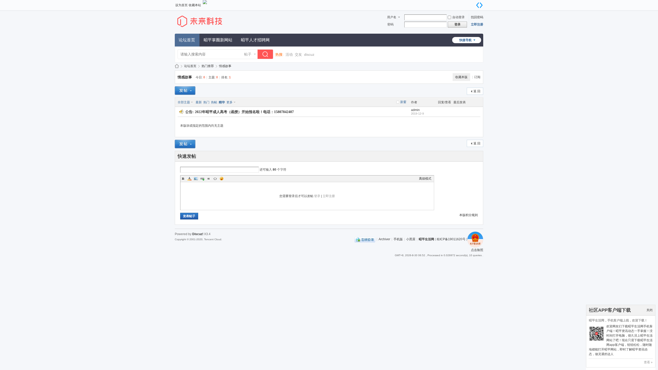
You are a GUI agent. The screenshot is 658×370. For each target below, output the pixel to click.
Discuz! (197, 234)
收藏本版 (461, 77)
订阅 (477, 77)
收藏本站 (195, 5)
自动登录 (458, 17)
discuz (309, 54)
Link (202, 178)
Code (215, 178)
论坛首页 (187, 40)
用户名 (391, 17)
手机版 (398, 239)
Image (195, 178)
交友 (298, 54)
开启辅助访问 (474, 3)
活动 (289, 54)
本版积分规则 (468, 215)
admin (415, 110)
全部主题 (184, 102)
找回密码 (477, 17)
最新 (199, 102)
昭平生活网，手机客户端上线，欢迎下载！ (618, 320)
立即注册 (477, 24)
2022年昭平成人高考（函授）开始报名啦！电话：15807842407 (244, 112)
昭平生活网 (177, 66)
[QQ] (364, 239)
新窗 (403, 102)
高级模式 (425, 178)
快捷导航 (465, 40)
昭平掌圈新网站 (218, 40)
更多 (229, 102)
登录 (317, 196)
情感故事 (225, 66)
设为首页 (181, 5)
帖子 (247, 54)
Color (189, 178)
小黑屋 (410, 239)
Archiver (384, 239)
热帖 (214, 102)
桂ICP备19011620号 (451, 239)
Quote (208, 178)
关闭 (649, 310)
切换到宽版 (479, 5)
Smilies (221, 178)
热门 (206, 102)
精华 (222, 102)
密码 (390, 24)
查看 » (648, 362)
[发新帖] (185, 90)
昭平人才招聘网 (255, 40)
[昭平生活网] (204, 30)
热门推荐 (208, 66)
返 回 (476, 91)
